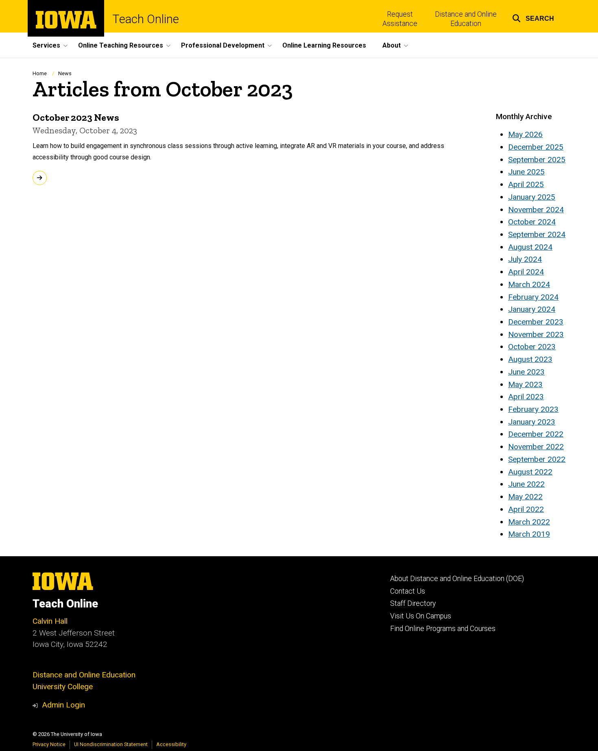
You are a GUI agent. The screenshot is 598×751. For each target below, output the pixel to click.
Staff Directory (413, 603)
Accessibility (171, 744)
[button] (533, 17)
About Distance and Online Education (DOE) (457, 579)
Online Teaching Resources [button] (120, 45)
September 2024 (536, 234)
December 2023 (535, 322)
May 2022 (525, 496)
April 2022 (526, 509)
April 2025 (526, 184)
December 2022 (535, 434)
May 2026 (525, 134)
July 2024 (525, 259)
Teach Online (145, 19)
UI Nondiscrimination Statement (111, 744)
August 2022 (530, 472)
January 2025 (531, 197)
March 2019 (529, 534)
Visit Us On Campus (420, 616)
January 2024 (531, 309)
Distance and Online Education (466, 19)
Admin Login (63, 705)
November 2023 (536, 334)
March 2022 (529, 522)
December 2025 (535, 147)
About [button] (391, 45)
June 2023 (526, 372)
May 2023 (525, 384)
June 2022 (526, 484)
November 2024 (536, 209)
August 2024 (530, 247)
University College (63, 686)
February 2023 (533, 409)
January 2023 (531, 422)
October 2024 (532, 221)
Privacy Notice (49, 744)
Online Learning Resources (324, 45)
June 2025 (526, 171)
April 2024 (526, 271)
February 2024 (533, 297)
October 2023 (532, 346)
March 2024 (529, 284)
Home (40, 73)
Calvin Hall (50, 621)
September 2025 (536, 159)
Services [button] (46, 45)
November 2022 (536, 446)
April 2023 (526, 396)
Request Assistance (399, 19)
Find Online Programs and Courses (442, 629)
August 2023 (530, 359)
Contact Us (407, 591)
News (65, 73)
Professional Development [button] (222, 45)
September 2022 (536, 459)
